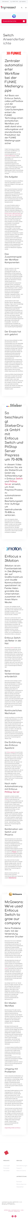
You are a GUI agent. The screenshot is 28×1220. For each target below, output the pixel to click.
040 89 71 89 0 (15, 1)
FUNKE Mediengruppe (10, 155)
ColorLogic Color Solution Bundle (14, 215)
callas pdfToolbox (16, 213)
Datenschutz (16, 1210)
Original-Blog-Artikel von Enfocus (12, 1127)
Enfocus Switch (8, 213)
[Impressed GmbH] (8, 7)
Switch (19, 479)
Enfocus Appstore (11, 752)
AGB (22, 1210)
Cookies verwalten (14, 1211)
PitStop (6, 799)
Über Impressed (5, 1)
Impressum (7, 1210)
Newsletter (23, 1)
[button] (22, 7)
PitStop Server (12, 792)
